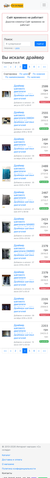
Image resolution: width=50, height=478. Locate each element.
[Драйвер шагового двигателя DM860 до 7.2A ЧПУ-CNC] (6, 254)
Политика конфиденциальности (19, 468)
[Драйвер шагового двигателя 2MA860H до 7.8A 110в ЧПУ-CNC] (6, 280)
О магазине (8, 464)
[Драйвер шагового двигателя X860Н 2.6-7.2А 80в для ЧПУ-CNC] (6, 121)
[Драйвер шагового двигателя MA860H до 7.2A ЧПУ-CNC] (6, 147)
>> (44, 66)
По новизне (39, 74)
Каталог (6, 455)
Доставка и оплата (12, 459)
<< (5, 66)
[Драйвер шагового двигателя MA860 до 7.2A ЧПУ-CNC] (6, 227)
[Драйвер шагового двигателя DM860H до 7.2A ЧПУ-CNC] (6, 94)
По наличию (33, 77)
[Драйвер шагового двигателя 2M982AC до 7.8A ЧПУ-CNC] (6, 307)
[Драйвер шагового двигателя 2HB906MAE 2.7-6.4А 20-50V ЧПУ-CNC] (6, 334)
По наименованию (15, 77)
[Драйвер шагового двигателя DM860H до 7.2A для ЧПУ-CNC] (6, 174)
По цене (23, 74)
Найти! (40, 43)
